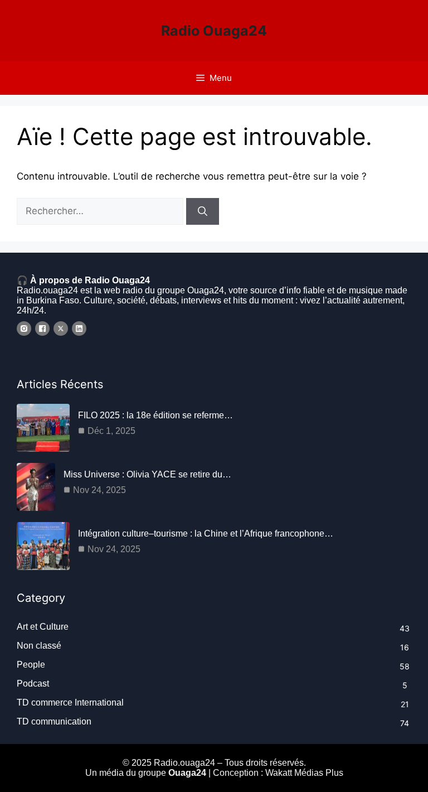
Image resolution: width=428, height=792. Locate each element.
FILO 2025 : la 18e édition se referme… (155, 415)
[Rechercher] (202, 211)
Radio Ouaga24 (214, 30)
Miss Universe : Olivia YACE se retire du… (147, 474)
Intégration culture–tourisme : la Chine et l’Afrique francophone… (205, 533)
